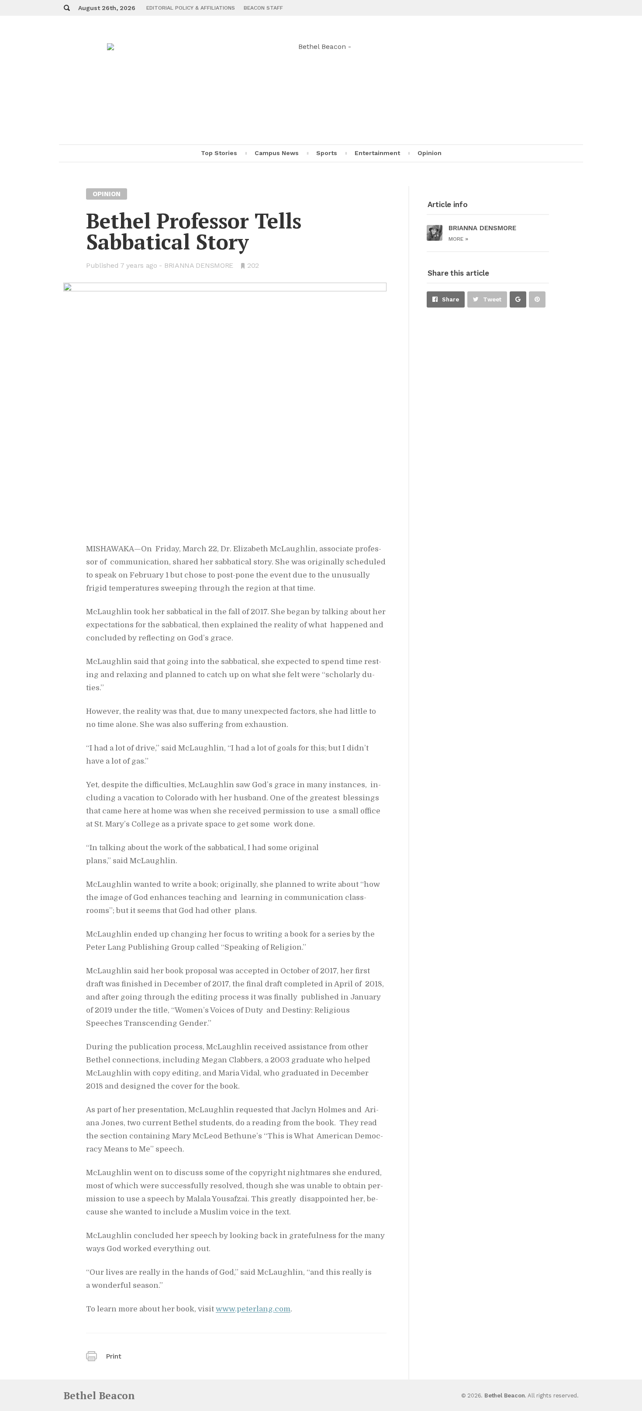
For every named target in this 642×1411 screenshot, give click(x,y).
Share (450, 299)
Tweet (492, 299)
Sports (326, 152)
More (458, 239)
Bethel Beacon (99, 1395)
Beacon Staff (263, 8)
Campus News (277, 152)
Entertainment (377, 152)
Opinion (430, 152)
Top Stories (219, 152)
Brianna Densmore (198, 265)
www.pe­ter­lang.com (253, 1309)
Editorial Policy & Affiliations (190, 8)
